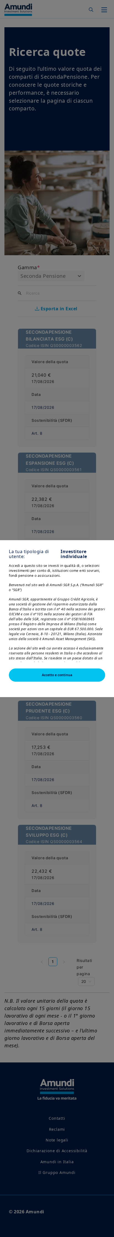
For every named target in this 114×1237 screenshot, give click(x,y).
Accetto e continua (57, 675)
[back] (98, 646)
